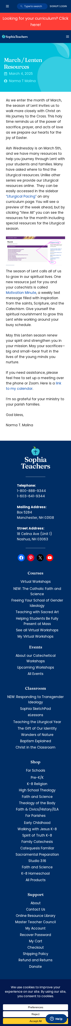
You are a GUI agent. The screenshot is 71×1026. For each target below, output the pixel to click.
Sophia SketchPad (35, 708)
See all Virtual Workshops (37, 630)
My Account (35, 928)
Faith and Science (37, 796)
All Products (36, 880)
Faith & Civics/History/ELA (37, 809)
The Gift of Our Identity (37, 728)
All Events (35, 673)
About (36, 903)
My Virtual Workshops (35, 636)
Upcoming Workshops (35, 667)
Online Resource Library (35, 915)
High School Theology (37, 790)
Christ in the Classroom (35, 747)
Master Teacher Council (35, 922)
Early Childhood (37, 822)
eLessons (35, 715)
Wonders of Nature (37, 734)
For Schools (35, 770)
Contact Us (35, 909)
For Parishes (35, 815)
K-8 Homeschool (35, 873)
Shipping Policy (35, 953)
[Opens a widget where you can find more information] (56, 1019)
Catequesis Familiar (37, 848)
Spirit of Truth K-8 (37, 835)
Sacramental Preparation (37, 854)
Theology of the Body (37, 803)
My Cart (35, 941)
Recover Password (35, 934)
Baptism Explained (35, 741)
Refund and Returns (35, 960)
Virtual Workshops (36, 581)
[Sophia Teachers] (15, 36)
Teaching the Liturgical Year (37, 722)
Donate (35, 966)
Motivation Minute (21, 292)
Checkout (35, 947)
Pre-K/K (37, 777)
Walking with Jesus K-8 (37, 829)
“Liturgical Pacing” (21, 196)
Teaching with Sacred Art (37, 612)
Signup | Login (58, 6)
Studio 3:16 (37, 860)
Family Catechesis (37, 841)
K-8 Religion (37, 783)
